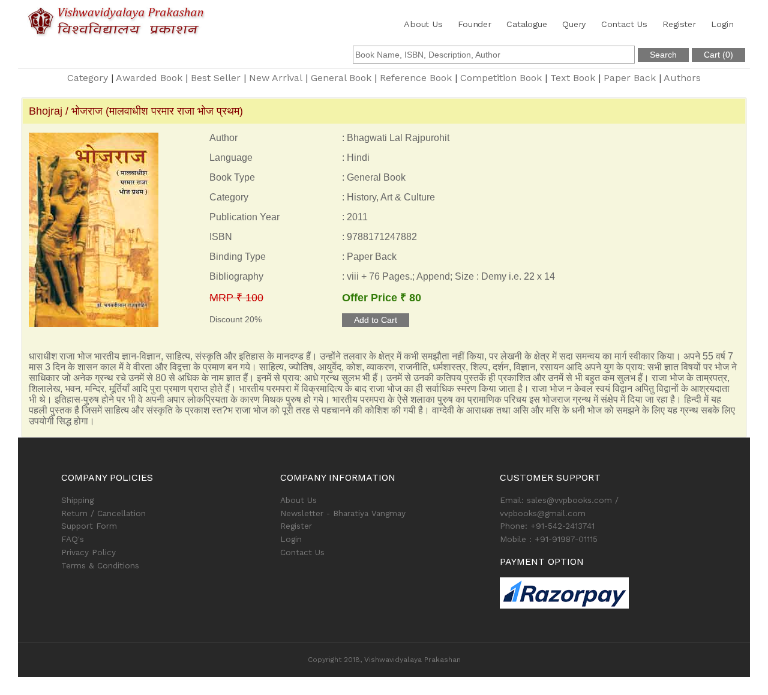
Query (574, 24)
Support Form (89, 526)
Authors (682, 77)
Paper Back (630, 77)
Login (722, 24)
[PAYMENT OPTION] (603, 593)
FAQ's (72, 539)
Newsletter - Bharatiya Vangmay (343, 513)
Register (678, 24)
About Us (423, 24)
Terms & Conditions (100, 565)
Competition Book (501, 77)
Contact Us (624, 24)
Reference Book (416, 77)
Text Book (572, 77)
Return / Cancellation (103, 513)
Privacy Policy (88, 552)
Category (87, 77)
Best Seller (216, 77)
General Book (341, 77)
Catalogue (526, 24)
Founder (474, 24)
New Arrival (275, 77)
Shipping (77, 500)
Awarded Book (149, 77)
